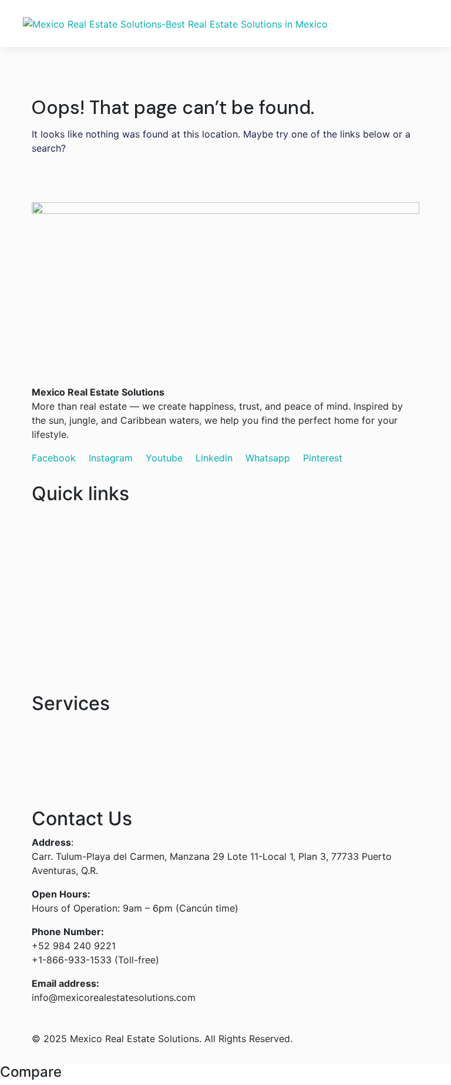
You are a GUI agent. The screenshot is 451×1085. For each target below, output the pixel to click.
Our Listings (58, 545)
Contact (50, 639)
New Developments (75, 569)
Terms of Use (61, 778)
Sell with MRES (65, 592)
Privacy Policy (63, 755)
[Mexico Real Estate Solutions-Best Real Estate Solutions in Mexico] (175, 23)
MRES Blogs (58, 663)
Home (45, 522)
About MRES (59, 616)
